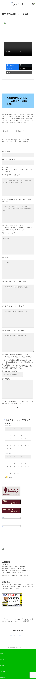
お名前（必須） (6, 152)
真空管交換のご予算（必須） (10, 371)
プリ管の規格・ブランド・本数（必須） (13, 306)
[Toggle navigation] (3, 4)
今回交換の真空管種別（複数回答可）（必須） (16, 356)
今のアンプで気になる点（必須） (11, 175)
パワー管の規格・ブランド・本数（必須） (14, 281)
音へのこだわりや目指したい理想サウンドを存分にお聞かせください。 (17, 200)
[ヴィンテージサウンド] (18, 4)
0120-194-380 (9, 572)
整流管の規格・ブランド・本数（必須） (13, 330)
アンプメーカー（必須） (9, 233)
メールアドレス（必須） (9, 159)
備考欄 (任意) (6, 379)
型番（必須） (6, 257)
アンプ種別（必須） (17, 169)
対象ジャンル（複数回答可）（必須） (17, 227)
